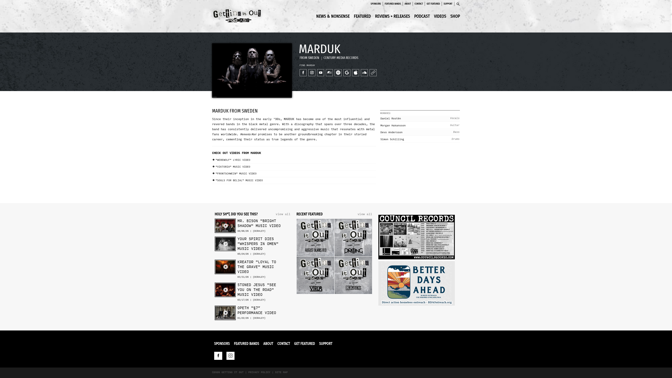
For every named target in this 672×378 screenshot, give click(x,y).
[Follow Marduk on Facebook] (303, 72)
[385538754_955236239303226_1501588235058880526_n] (416, 284)
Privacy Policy (259, 372)
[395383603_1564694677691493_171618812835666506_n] (416, 238)
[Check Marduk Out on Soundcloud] (364, 72)
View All (283, 214)
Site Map (281, 372)
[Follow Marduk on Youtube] (320, 72)
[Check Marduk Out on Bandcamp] (329, 72)
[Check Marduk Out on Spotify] (338, 72)
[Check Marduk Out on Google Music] (346, 72)
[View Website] (373, 72)
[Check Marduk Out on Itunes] (355, 72)
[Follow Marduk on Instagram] (311, 72)
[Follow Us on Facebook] (218, 355)
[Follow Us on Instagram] (230, 355)
